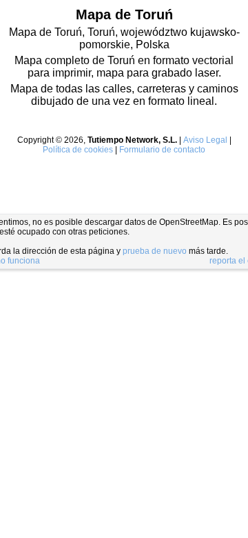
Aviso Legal (205, 140)
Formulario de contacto (162, 150)
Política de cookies (78, 150)
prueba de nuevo (155, 251)
